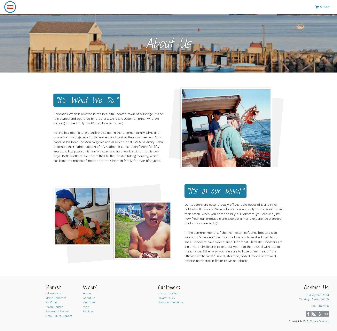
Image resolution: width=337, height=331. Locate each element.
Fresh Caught (54, 306)
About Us (89, 297)
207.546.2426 (320, 305)
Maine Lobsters (56, 297)
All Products (53, 293)
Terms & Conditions (171, 302)
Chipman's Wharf (319, 321)
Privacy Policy (166, 297)
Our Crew (89, 302)
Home (87, 293)
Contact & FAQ (167, 293)
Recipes (88, 311)
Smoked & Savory (57, 311)
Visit (86, 306)
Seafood (51, 302)
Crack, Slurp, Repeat (59, 315)
